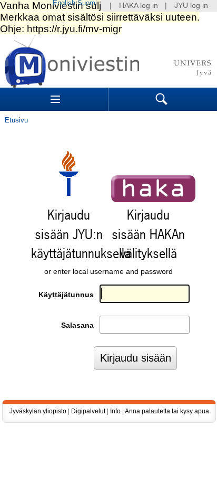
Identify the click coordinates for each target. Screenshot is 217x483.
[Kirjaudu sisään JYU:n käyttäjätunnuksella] (68, 193)
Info (115, 411)
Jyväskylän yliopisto (37, 411)
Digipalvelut (88, 411)
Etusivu (16, 120)
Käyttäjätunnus (66, 295)
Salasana (77, 325)
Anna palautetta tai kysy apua (167, 411)
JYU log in (191, 6)
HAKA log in (138, 6)
